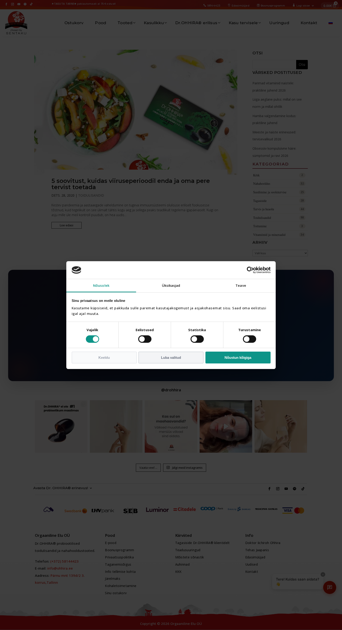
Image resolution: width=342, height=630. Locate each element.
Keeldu (104, 358)
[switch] (144, 339)
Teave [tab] (240, 285)
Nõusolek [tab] (101, 285)
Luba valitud (171, 358)
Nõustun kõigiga (238, 358)
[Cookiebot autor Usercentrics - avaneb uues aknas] (250, 270)
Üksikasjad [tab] (171, 285)
